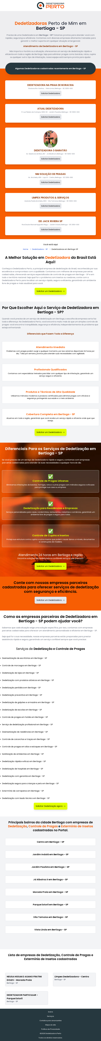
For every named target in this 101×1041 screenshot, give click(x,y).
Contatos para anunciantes (51, 1020)
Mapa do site (50, 1025)
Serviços (50, 1016)
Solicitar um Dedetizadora (49, 291)
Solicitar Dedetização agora (49, 806)
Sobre (50, 1012)
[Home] (50, 5)
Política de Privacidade (50, 1029)
